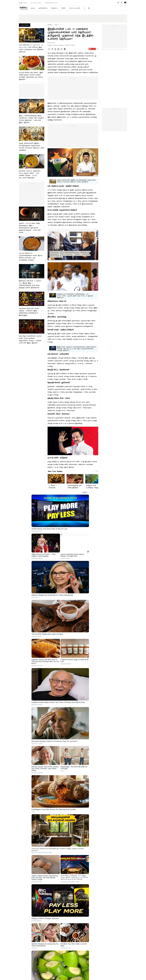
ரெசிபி (63, 8)
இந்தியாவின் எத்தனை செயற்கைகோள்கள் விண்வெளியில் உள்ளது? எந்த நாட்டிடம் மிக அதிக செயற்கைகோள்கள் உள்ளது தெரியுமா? (76, 348)
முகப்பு (33, 8)
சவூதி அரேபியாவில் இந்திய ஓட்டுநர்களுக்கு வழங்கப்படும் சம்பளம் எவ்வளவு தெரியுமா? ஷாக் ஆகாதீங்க (76, 181)
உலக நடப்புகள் (74, 8)
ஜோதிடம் (54, 8)
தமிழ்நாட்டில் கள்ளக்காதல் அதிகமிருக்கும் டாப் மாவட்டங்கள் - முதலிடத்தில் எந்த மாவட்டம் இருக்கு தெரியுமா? (75, 296)
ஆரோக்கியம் (43, 8)
